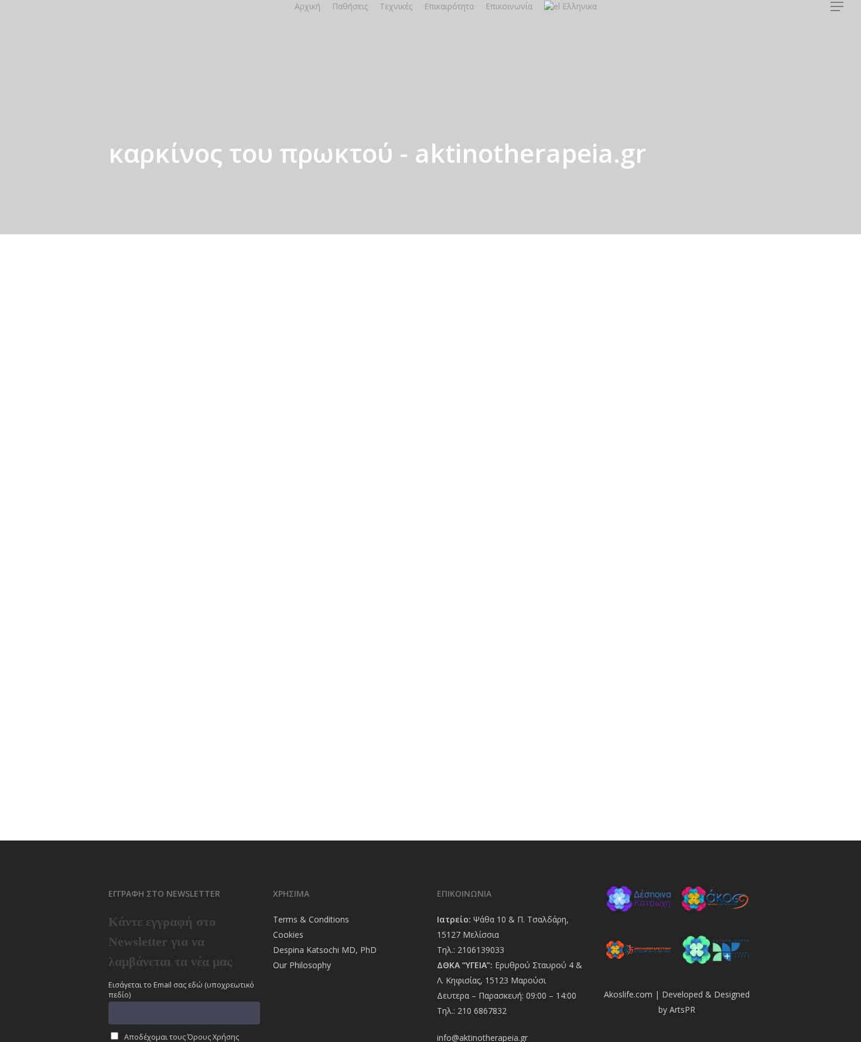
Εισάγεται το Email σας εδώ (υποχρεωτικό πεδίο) (181, 990)
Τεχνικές (396, 6)
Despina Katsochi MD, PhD (325, 949)
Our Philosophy (302, 965)
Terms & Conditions (311, 919)
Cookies (288, 934)
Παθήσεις (350, 6)
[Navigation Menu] (838, 6)
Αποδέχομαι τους (180, 1037)
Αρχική (307, 6)
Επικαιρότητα (449, 6)
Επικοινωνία (509, 6)
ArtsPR (682, 1009)
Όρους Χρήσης (213, 1037)
